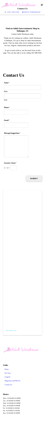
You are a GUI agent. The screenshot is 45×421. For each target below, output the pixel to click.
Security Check (10, 163)
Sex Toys (8, 373)
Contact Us (8, 385)
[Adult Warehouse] (20, 5)
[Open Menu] (42, 5)
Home (7, 369)
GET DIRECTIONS (11, 330)
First (5, 91)
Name (6, 83)
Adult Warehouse (32, 12)
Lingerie (7, 377)
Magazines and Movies (12, 381)
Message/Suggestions (12, 133)
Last (5, 100)
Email (7, 120)
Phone (7, 107)
